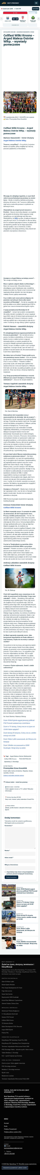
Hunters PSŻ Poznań (8, 1017)
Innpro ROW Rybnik (7, 1029)
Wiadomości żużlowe (8, 1076)
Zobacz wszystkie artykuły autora (13, 775)
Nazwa (7, 850)
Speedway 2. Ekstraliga (11, 761)
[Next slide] (1, 18)
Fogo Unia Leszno (7, 991)
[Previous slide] (38, 18)
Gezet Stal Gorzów (7, 994)
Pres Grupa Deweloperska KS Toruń (12, 988)
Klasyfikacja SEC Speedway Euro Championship (15, 1043)
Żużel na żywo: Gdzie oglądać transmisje (13, 1063)
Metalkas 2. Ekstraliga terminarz (11, 1069)
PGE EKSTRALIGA (25, 759)
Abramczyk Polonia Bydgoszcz (10, 1011)
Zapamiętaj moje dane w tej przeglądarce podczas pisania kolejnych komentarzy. (20, 873)
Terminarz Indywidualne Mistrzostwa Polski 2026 (15, 1046)
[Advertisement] (20, 69)
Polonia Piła (5, 1032)
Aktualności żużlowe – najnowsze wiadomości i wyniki (18, 32)
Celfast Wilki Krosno (10, 759)
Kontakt (6, 1123)
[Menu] (36, 3)
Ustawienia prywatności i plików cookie (15, 1167)
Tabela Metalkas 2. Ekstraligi (10, 1052)
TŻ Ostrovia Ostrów (7, 1023)
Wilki (16, 218)
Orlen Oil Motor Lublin (8, 981)
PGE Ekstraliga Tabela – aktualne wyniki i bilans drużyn (17, 1049)
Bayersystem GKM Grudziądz (10, 997)
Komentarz (9, 825)
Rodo (5, 1126)
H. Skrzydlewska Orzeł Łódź (10, 1014)
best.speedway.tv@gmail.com (13, 1148)
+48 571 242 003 (9, 1153)
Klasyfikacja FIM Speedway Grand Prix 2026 (14, 1040)
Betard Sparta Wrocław (8, 984)
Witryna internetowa (11, 865)
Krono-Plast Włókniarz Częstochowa (12, 1000)
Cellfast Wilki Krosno (12, 508)
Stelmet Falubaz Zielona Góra (10, 1003)
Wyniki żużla (5, 1072)
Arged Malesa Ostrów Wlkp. (15, 141)
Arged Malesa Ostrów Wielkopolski (20, 756)
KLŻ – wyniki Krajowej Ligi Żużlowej (12, 1056)
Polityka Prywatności (10, 1129)
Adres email (9, 857)
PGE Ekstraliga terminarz (9, 1066)
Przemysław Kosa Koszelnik (18, 119)
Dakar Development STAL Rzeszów (12, 1026)
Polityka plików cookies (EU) (12, 1132)
